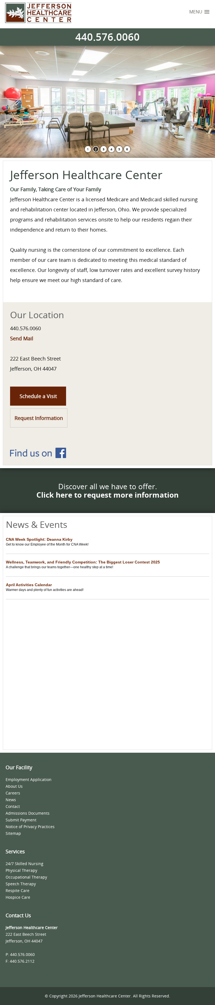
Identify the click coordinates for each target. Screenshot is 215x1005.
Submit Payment (21, 820)
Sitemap (13, 833)
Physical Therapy (21, 870)
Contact (13, 806)
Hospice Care (18, 897)
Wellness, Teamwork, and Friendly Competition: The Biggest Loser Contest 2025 (83, 562)
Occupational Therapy (26, 877)
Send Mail (21, 338)
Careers (13, 793)
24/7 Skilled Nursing (24, 863)
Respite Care (17, 890)
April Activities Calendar (29, 585)
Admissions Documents (28, 813)
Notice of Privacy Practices (30, 826)
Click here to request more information (107, 495)
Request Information (39, 418)
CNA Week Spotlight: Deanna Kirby (39, 539)
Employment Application (29, 779)
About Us (14, 786)
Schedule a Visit (38, 396)
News (11, 799)
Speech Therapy (21, 883)
